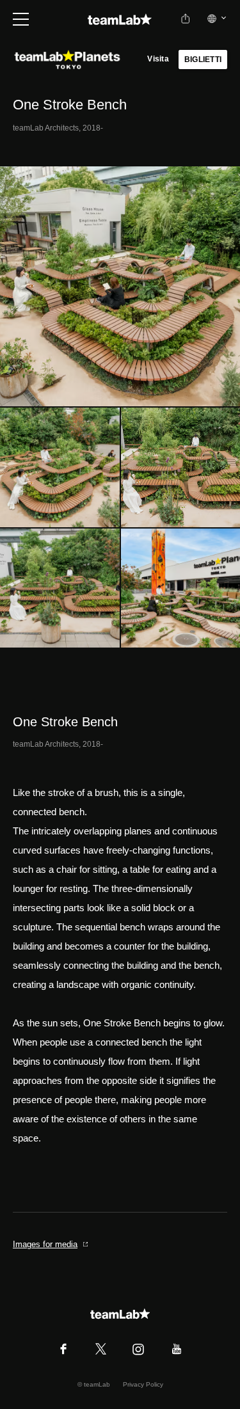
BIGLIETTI (202, 59)
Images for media (45, 1244)
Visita (157, 58)
